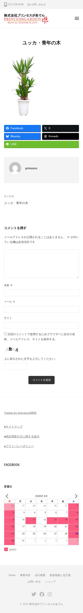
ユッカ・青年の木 (16, 203)
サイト (8, 317)
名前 (8, 285)
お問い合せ (34, 581)
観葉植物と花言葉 (60, 575)
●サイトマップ (13, 426)
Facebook (12, 464)
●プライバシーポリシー (19, 446)
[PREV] (8, 496)
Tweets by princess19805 (20, 412)
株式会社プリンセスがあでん (46, 604)
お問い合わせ (38, 4)
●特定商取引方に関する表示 (21, 436)
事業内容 (25, 575)
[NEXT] (75, 496)
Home (12, 575)
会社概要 (40, 575)
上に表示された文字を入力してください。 (31, 358)
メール (9, 301)
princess (31, 168)
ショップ (50, 581)
